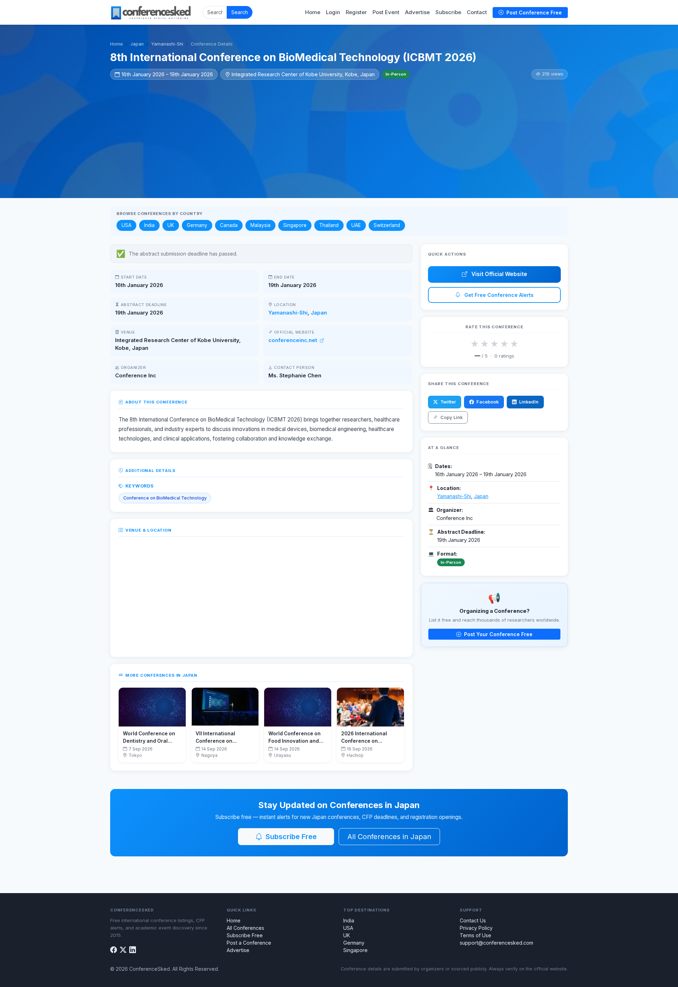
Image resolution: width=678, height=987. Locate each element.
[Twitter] (123, 950)
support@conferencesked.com (496, 943)
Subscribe (448, 12)
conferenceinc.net (293, 340)
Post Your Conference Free (498, 634)
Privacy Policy (476, 928)
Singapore (295, 225)
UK (170, 225)
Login (333, 12)
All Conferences (245, 928)
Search (239, 12)
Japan (137, 44)
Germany (197, 225)
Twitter (447, 402)
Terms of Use (475, 935)
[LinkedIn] (132, 950)
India (149, 225)
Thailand (329, 225)
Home (312, 12)
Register (356, 12)
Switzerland (387, 225)
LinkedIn (528, 402)
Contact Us (473, 920)
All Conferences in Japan (389, 836)
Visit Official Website (498, 274)
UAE (356, 225)
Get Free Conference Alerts (498, 295)
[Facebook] (113, 950)
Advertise (417, 12)
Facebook (487, 402)
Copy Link (451, 417)
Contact (477, 12)
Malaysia (260, 225)
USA (126, 225)
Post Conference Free (533, 13)
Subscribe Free (290, 836)
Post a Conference (249, 943)
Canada (229, 225)
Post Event (386, 12)
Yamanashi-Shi (167, 44)
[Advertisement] (339, 132)
